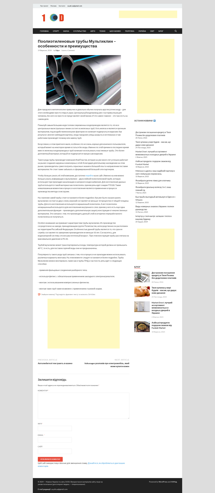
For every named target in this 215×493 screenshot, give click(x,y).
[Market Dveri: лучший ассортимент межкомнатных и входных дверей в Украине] (142, 303)
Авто (92, 31)
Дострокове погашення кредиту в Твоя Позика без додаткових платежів (164, 275)
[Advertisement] (148, 14)
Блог (161, 31)
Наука (66, 31)
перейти (90, 175)
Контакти (62, 6)
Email (41, 435)
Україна (142, 31)
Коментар (43, 391)
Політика (129, 31)
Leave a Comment (68, 50)
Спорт (56, 31)
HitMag (174, 482)
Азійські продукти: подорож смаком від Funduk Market (162, 325)
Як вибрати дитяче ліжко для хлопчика (152, 180)
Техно (102, 31)
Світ (152, 31)
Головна (44, 31)
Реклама (53, 6)
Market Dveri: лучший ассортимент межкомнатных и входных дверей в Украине (162, 307)
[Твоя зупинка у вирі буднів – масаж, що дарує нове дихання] (142, 288)
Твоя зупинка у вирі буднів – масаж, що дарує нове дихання (164, 290)
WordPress (163, 482)
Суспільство (79, 31)
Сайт (40, 447)
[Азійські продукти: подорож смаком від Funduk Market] (142, 323)
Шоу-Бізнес (115, 31)
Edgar (58, 50)
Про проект (44, 6)
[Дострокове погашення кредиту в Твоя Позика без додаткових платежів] (142, 273)
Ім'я (40, 424)
